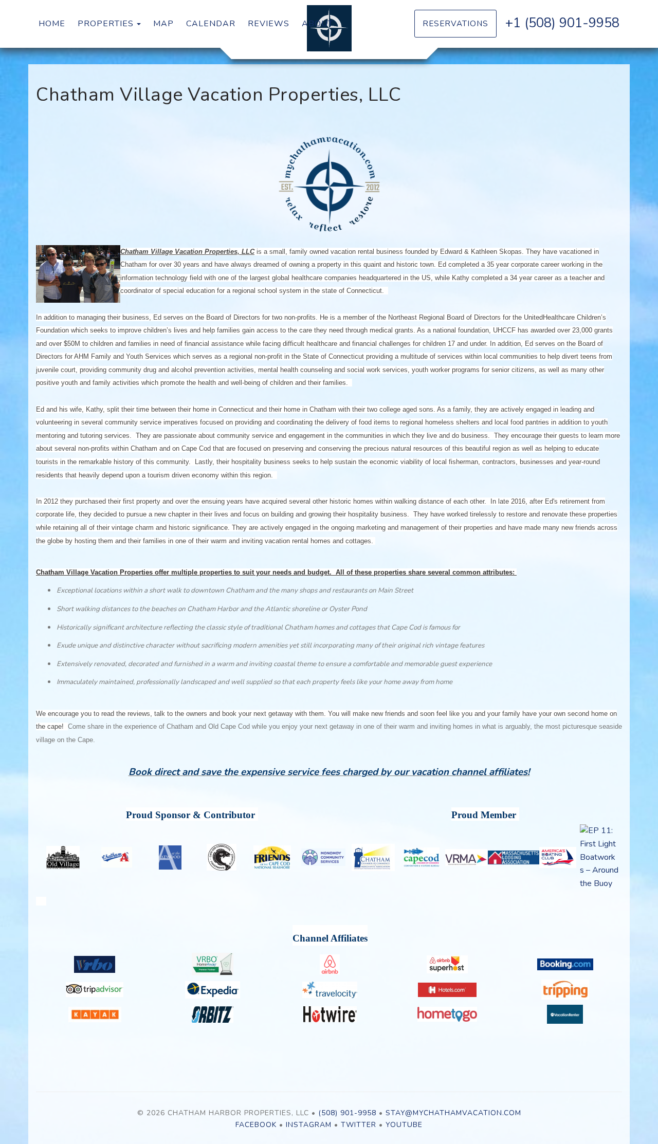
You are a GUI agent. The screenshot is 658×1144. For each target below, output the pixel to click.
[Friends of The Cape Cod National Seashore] (272, 857)
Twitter (358, 1125)
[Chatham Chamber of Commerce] (373, 857)
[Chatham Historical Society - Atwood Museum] (170, 857)
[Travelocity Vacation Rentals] (330, 990)
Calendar (210, 23)
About (317, 23)
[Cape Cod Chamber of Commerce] (421, 857)
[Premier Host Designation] (212, 964)
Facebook (256, 1125)
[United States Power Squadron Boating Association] (557, 857)
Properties (106, 23)
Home (52, 23)
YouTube (404, 1125)
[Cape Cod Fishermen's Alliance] (222, 857)
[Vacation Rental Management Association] (466, 857)
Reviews (268, 23)
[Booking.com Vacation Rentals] (565, 964)
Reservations (455, 23)
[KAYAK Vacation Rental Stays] (95, 1014)
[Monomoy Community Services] (323, 857)
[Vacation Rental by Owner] (95, 964)
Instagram (309, 1125)
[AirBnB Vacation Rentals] (330, 964)
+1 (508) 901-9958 (562, 23)
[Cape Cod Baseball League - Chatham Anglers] (116, 857)
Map (163, 23)
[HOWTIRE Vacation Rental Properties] (330, 1014)
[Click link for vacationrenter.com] (565, 1014)
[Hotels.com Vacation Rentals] (447, 990)
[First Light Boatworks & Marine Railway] (599, 857)
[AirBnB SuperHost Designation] (447, 964)
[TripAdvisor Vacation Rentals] (95, 989)
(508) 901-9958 (347, 1113)
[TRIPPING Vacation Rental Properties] (565, 990)
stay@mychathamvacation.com (453, 1113)
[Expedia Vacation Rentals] (212, 990)
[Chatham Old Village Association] (63, 857)
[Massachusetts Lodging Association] (513, 857)
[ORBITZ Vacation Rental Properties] (212, 1014)
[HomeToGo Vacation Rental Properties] (447, 1014)
